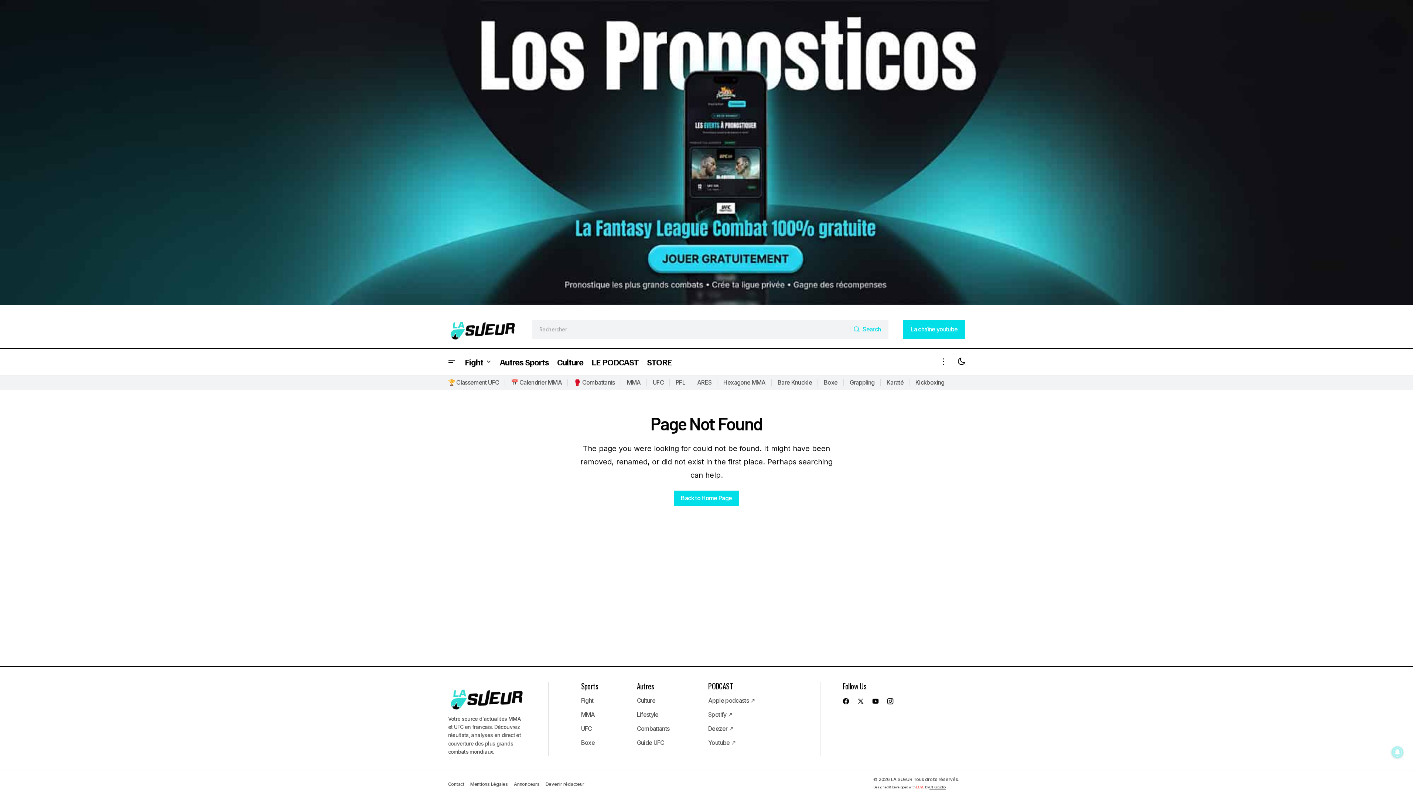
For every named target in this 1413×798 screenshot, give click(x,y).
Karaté (895, 382)
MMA (634, 382)
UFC (658, 382)
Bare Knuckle (795, 382)
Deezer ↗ (720, 728)
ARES (704, 382)
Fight (587, 700)
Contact (456, 784)
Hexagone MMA (744, 382)
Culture (646, 700)
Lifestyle (648, 714)
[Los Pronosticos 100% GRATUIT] (706, 155)
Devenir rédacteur (565, 784)
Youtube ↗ (721, 742)
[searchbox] (691, 329)
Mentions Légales (489, 784)
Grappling (862, 382)
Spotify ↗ (720, 714)
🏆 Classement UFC (473, 382)
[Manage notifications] (1397, 752)
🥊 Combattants (594, 382)
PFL (680, 382)
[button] (452, 362)
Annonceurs (527, 784)
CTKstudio (937, 787)
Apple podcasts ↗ (731, 700)
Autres (645, 686)
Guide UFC (651, 742)
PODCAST (720, 686)
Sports (589, 686)
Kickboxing (930, 382)
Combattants (653, 728)
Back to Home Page (706, 498)
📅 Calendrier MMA (536, 382)
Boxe (830, 382)
